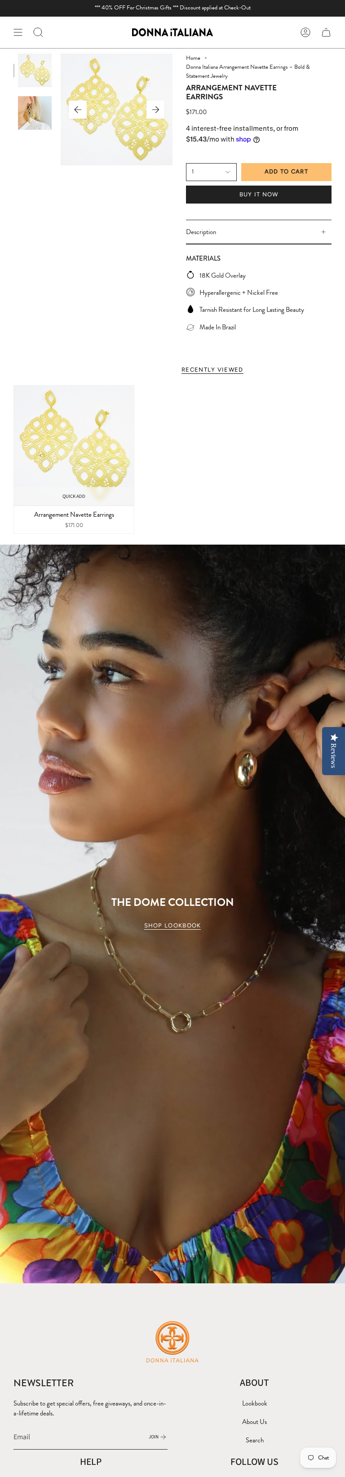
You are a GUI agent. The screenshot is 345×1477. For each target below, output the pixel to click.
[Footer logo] (172, 1341)
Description (201, 232)
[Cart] (326, 32)
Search (255, 1440)
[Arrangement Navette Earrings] (74, 446)
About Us (254, 1422)
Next (155, 110)
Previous (78, 110)
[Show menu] (18, 32)
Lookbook (254, 1403)
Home (193, 57)
